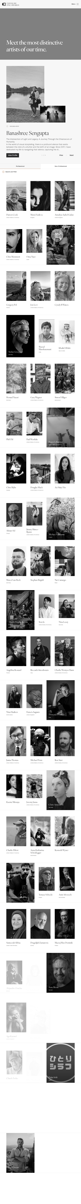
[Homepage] (10, 4)
